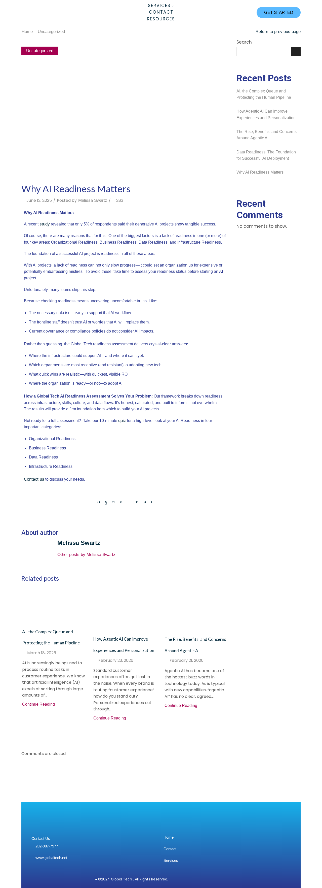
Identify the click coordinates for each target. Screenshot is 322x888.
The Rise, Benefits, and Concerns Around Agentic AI (266, 134)
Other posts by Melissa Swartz (86, 554)
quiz (122, 420)
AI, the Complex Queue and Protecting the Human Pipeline (263, 94)
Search (244, 42)
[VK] (113, 502)
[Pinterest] (121, 502)
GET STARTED (278, 12)
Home (27, 31)
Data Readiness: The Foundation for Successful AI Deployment (266, 155)
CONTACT (161, 12)
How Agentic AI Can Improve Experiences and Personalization (266, 114)
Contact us (34, 479)
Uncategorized (51, 31)
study (44, 224)
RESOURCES (161, 19)
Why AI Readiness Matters (260, 172)
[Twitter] (99, 502)
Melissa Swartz (92, 200)
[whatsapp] (144, 502)
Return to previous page (278, 31)
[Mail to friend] (129, 502)
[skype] (150, 502)
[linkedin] (137, 502)
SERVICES (159, 6)
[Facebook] (106, 502)
